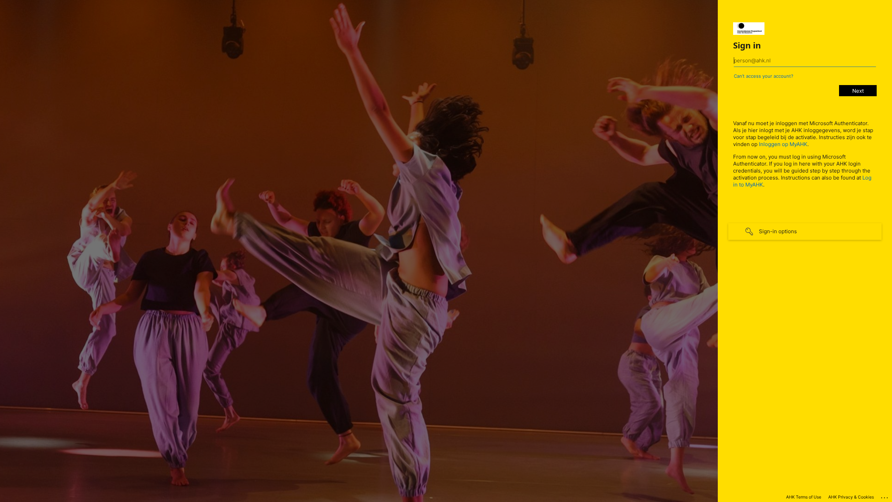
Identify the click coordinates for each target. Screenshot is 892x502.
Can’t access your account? (763, 76)
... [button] (885, 496)
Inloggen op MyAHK (783, 144)
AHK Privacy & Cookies (851, 497)
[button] (805, 231)
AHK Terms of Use (803, 497)
